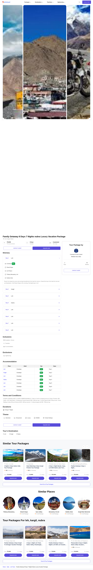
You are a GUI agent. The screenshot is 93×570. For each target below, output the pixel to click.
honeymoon (19, 417)
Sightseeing (60, 2)
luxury (29, 417)
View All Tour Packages (46, 561)
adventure (8, 417)
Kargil (8, 238)
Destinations (38, 2)
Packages (27, 2)
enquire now (46, 248)
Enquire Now (13, 478)
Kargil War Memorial (84, 512)
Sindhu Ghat (69, 512)
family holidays (49, 417)
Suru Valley (39, 512)
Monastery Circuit (54, 512)
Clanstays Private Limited (76, 254)
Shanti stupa (24, 512)
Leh (5, 238)
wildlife (38, 417)
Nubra (11, 238)
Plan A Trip (87, 2)
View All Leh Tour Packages (46, 484)
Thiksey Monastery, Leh (9, 512)
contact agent (17, 248)
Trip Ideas (49, 2)
